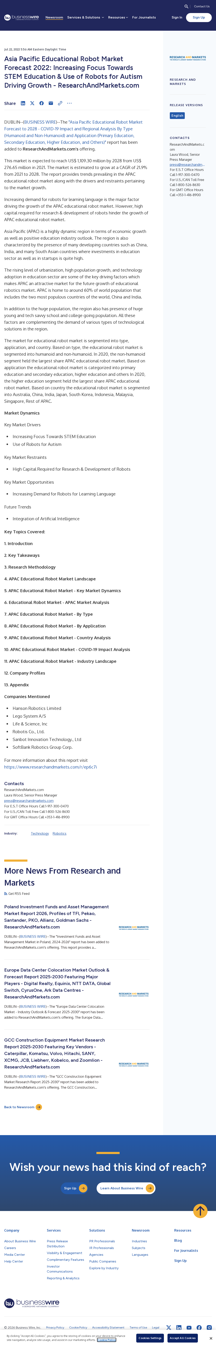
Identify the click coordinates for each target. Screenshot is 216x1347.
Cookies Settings (150, 1338)
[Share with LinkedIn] (23, 103)
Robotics (59, 833)
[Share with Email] (50, 103)
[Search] (186, 6)
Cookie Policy (106, 1340)
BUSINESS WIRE (40, 122)
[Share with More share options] (69, 103)
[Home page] (21, 18)
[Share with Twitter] (32, 103)
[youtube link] (189, 1328)
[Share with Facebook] (41, 103)
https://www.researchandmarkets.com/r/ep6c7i (50, 767)
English (177, 116)
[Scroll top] (200, 1211)
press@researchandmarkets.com (29, 801)
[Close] (211, 1338)
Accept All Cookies (183, 1338)
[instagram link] (209, 1327)
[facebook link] (199, 1327)
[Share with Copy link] (60, 103)
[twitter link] (168, 1327)
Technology (40, 833)
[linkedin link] (178, 1327)
